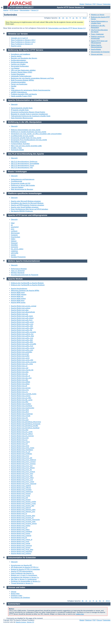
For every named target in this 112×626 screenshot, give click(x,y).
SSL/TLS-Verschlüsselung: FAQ (22, 167)
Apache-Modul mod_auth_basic (22, 316)
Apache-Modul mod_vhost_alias (22, 549)
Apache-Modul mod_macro (20, 442)
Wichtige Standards (17, 272)
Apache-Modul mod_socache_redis (23, 521)
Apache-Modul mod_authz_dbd (22, 340)
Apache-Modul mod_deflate (20, 382)
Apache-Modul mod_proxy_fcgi (21, 466)
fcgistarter (14, 235)
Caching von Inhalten (18, 64)
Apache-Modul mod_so (19, 513)
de (59, 18)
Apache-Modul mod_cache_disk (22, 360)
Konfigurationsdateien (18, 60)
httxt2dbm (14, 245)
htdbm (13, 239)
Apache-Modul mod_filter (19, 402)
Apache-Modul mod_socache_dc (22, 517)
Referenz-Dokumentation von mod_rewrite (25, 130)
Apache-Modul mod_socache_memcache (25, 519)
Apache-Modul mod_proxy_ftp (21, 470)
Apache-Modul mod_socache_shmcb (24, 523)
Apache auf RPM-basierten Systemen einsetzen (27, 205)
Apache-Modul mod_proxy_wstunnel (23, 483)
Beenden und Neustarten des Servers (24, 58)
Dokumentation (24, 10)
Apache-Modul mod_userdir (20, 543)
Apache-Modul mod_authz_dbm (22, 342)
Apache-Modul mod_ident (20, 412)
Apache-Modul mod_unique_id (21, 539)
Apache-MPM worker (18, 302)
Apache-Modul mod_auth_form (21, 320)
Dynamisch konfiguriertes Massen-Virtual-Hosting (28, 112)
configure (14, 231)
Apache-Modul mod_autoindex (21, 352)
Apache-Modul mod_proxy (20, 456)
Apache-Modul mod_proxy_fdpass (23, 468)
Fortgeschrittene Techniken (20, 144)
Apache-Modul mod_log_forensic (22, 436)
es (67, 18)
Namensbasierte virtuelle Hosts (21, 108)
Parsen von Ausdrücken (19, 84)
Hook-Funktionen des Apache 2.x (22, 573)
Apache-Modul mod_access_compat (23, 306)
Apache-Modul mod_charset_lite (22, 370)
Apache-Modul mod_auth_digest (22, 318)
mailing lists (80, 614)
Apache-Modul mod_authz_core (22, 338)
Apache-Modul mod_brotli (20, 354)
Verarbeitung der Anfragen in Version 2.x (25, 577)
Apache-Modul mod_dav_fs (20, 376)
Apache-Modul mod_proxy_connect (23, 462)
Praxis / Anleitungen (97, 34)
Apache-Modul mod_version (20, 547)
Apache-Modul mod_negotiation (22, 450)
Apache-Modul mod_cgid (19, 368)
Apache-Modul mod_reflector (21, 487)
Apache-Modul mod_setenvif (21, 507)
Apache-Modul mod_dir (19, 386)
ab (12, 225)
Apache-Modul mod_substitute (21, 531)
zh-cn (84, 18)
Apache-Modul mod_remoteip (21, 489)
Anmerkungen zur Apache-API (21, 565)
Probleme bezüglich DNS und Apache (24, 94)
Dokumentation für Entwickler (100, 52)
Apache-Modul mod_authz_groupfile (23, 344)
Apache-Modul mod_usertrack (21, 545)
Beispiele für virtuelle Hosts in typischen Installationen (29, 114)
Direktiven (88, 4)
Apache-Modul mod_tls (19, 537)
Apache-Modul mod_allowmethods (23, 312)
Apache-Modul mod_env (19, 392)
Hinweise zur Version (97, 14)
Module (82, 4)
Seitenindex (106, 4)
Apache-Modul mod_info (19, 418)
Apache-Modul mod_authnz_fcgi (22, 334)
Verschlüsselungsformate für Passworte (24, 275)
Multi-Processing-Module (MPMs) (22, 80)
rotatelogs (14, 251)
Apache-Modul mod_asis (19, 314)
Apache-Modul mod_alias (20, 310)
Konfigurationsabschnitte (19, 62)
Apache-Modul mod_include (20, 416)
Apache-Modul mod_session (21, 499)
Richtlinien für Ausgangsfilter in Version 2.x (25, 581)
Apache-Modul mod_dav (19, 374)
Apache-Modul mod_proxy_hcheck (23, 471)
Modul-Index (15, 593)
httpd (12, 223)
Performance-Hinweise (19, 269)
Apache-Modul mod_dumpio (21, 388)
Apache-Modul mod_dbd (19, 380)
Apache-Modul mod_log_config (21, 432)
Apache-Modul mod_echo (20, 390)
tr (80, 18)
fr (70, 18)
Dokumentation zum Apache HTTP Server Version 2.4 (66, 28)
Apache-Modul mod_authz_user (22, 350)
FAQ (94, 4)
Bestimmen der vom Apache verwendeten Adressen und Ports (32, 78)
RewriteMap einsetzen (18, 142)
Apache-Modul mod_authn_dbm (22, 328)
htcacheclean (15, 237)
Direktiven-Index (16, 595)
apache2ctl (14, 227)
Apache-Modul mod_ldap (19, 430)
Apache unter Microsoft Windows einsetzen (26, 201)
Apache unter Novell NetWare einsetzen (24, 207)
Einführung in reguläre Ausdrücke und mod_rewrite (28, 132)
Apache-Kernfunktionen (19, 288)
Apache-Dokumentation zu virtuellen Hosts (99, 22)
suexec (13, 255)
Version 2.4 (34, 10)
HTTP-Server (14, 10)
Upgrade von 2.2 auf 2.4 (19, 38)
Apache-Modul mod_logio (20, 438)
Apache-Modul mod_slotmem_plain (23, 509)
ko (77, 18)
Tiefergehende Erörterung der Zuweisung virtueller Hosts (30, 116)
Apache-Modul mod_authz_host (22, 346)
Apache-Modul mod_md (19, 444)
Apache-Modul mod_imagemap (22, 414)
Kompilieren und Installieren (20, 54)
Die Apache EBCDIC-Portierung (22, 211)
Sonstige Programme (18, 257)
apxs (12, 229)
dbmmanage (15, 233)
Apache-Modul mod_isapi (20, 420)
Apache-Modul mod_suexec (20, 533)
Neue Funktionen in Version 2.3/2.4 (23, 40)
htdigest (13, 241)
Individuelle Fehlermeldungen (21, 76)
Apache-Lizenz (16, 46)
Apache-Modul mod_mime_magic (22, 448)
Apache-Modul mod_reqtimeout (22, 491)
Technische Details (17, 150)
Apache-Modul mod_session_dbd (22, 505)
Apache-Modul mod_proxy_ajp (21, 458)
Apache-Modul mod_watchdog (21, 551)
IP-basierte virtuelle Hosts (20, 110)
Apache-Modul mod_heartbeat (21, 406)
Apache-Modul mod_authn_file (21, 330)
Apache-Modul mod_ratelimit (21, 486)
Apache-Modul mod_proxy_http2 (22, 478)
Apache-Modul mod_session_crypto (23, 503)
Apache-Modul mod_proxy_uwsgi (22, 481)
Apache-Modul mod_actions (20, 308)
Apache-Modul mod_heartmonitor (22, 408)
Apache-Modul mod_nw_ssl (20, 452)
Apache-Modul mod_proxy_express (23, 463)
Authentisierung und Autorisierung (22, 179)
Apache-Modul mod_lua (19, 440)
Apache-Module (96, 49)
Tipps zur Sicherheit (18, 270)
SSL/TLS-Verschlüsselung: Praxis (22, 165)
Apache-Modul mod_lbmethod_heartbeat (25, 428)
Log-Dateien (15, 68)
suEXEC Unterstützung (19, 92)
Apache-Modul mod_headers (21, 404)
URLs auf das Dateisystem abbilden (23, 70)
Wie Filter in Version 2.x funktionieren (24, 579)
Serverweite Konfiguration (20, 66)
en (63, 18)
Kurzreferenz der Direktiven (20, 597)
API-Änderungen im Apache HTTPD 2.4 (24, 567)
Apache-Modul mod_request (21, 493)
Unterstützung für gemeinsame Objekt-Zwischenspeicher (30, 90)
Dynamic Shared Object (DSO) (21, 72)
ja (73, 18)
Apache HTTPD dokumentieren (22, 571)
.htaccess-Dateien (17, 187)
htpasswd (14, 243)
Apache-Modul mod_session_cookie (23, 501)
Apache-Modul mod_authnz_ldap (22, 336)
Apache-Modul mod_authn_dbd (22, 326)
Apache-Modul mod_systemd (21, 535)
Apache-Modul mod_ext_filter (21, 398)
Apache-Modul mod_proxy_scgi (22, 479)
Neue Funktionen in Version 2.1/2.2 (23, 42)
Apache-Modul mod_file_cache (21, 400)
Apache (5, 10)
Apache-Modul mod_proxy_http (22, 476)
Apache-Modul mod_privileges (21, 454)
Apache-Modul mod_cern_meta (22, 364)
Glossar (99, 4)
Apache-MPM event (18, 292)
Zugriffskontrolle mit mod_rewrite (22, 136)
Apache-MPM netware (18, 294)
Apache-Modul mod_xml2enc (21, 553)
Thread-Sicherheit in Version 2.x (22, 583)
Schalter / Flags (16, 148)
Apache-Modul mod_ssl (19, 527)
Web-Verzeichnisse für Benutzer (22, 189)
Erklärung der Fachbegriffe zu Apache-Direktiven (28, 285)
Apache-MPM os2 (17, 296)
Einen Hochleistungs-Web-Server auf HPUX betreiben (29, 209)
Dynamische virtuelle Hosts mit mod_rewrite (26, 138)
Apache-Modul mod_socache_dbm (23, 515)
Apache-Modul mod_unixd (20, 541)
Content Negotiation (18, 74)
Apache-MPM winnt (17, 300)
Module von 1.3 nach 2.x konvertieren (24, 575)
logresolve (14, 247)
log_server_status (17, 249)
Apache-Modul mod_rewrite (20, 496)
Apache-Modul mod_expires (20, 396)
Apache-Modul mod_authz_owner (22, 348)
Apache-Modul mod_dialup (20, 384)
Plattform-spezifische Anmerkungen (97, 37)
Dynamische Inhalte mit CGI (20, 183)
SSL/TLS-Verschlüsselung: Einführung (24, 161)
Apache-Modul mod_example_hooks (23, 394)
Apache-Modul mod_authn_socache (23, 332)
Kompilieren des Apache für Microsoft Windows (27, 203)
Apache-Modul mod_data (19, 372)
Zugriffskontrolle (16, 181)
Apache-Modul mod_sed (19, 497)
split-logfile (14, 253)
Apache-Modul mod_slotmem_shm (23, 511)
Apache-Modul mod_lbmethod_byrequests (25, 424)
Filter (12, 88)
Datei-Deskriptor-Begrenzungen (22, 118)
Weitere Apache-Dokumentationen (96, 46)
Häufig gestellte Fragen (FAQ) (21, 96)
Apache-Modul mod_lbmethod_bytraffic (24, 426)
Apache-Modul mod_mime (20, 446)
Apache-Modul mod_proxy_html (22, 473)
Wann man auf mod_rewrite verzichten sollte (26, 146)
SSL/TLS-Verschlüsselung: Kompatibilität (25, 163)
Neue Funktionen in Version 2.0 (22, 44)
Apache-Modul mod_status (20, 529)
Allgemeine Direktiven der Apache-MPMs (25, 290)
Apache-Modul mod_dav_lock (21, 378)
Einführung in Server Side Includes (23, 185)
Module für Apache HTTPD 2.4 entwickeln (25, 569)
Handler (13, 86)
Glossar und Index (97, 54)
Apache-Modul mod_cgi (19, 366)
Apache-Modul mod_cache (20, 358)
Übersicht (14, 104)
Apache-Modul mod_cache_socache (23, 362)
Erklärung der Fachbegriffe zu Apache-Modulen (27, 283)
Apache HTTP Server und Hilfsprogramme (99, 42)
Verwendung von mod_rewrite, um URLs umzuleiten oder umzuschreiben (36, 134)
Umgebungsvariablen (18, 82)
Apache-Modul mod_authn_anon (22, 322)
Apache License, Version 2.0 (25, 622)
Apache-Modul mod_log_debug (22, 434)
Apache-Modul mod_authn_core (22, 324)
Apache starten (16, 56)
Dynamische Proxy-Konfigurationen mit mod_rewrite (29, 140)
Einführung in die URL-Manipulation (98, 26)
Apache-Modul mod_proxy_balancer (23, 460)
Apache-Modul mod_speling (20, 525)
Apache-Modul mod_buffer (20, 356)
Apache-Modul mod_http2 (20, 410)
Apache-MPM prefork (18, 298)
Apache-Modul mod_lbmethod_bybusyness (26, 422)
